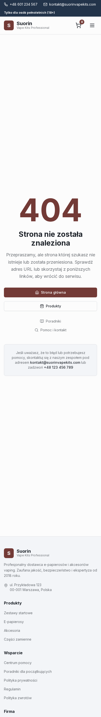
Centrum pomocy (18, 663)
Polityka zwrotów (18, 698)
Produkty (53, 306)
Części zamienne (17, 639)
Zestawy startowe (18, 613)
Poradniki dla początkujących (28, 671)
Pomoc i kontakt (53, 330)
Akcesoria (12, 630)
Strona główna (53, 292)
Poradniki (53, 321)
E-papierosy (14, 622)
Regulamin (12, 689)
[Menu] (92, 25)
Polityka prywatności (20, 680)
